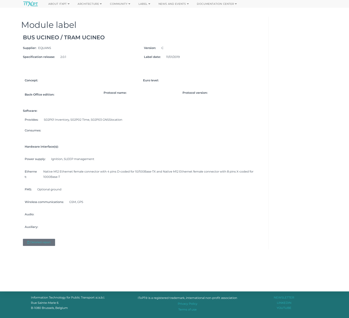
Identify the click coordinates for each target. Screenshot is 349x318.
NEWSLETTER (284, 297)
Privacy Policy (187, 303)
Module (37, 25)
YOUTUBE (284, 308)
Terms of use (187, 309)
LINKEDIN (284, 303)
